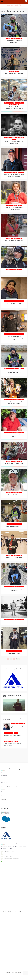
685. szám (9, 238)
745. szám (7, 301)
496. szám (7, 619)
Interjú (17, 104)
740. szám (7, 586)
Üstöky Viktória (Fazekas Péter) (14, 526)
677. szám (9, 651)
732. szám (7, 137)
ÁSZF (2, 804)
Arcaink (12, 102)
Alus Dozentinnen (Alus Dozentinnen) (14, 73)
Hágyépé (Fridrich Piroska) (14, 653)
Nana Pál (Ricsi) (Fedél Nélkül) (14, 557)
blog (19, 723)
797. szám (7, 334)
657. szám (9, 492)
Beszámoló (12, 104)
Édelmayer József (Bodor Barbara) (14, 272)
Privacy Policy (4, 802)
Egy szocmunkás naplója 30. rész (12, 743)
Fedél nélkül (14, 5)
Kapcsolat (3, 799)
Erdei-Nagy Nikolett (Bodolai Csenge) (14, 240)
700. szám (9, 38)
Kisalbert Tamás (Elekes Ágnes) (14, 494)
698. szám (7, 733)
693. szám (9, 269)
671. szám (9, 524)
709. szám (9, 555)
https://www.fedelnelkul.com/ (16, 912)
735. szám (7, 399)
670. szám (9, 461)
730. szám (9, 205)
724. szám (7, 172)
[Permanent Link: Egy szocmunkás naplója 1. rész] (6, 726)
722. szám (7, 102)
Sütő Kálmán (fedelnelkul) (14, 622)
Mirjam (22, 723)
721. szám (7, 368)
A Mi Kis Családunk (17, 38)
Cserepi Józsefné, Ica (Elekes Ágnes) (14, 463)
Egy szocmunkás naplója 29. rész (12, 735)
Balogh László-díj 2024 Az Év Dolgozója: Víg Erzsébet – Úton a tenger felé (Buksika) (14, 338)
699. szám (7, 741)
